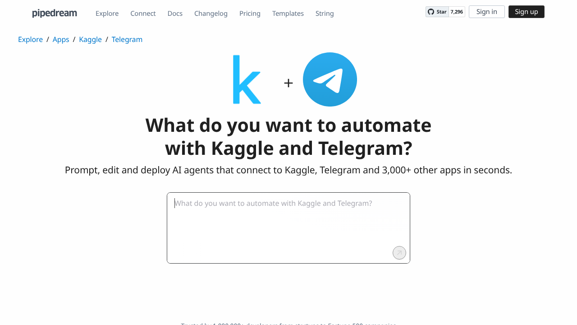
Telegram (127, 39)
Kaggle (90, 39)
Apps (61, 39)
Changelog (211, 13)
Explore (107, 13)
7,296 (457, 12)
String (325, 13)
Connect (143, 13)
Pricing (250, 13)
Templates (288, 13)
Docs (175, 13)
